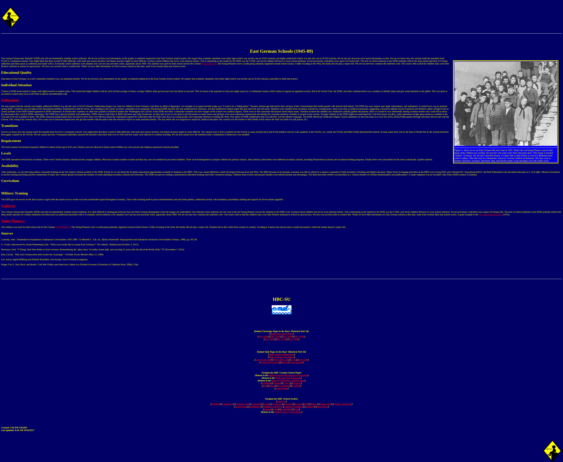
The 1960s (269, 339)
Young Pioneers (209, 63)
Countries (256, 404)
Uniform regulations (293, 406)
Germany (296, 383)
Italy (265, 386)
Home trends (325, 404)
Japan (272, 386)
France (286, 383)
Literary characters (343, 404)
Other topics (322, 406)
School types (241, 406)
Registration (286, 409)
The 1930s (275, 336)
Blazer (284, 362)
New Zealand (283, 386)
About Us (281, 401)
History (313, 404)
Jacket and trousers (269, 362)
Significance (255, 406)
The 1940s (287, 336)
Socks (293, 360)
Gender (298, 404)
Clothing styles (242, 404)
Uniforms (8, 206)
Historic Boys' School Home (288, 412)
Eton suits (303, 360)
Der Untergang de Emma (490, 214)
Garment (288, 404)
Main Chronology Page (281, 334)
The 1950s (300, 336)
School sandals (295, 362)
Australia (266, 383)
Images (267, 409)
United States (281, 388)
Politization (10, 100)
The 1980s (294, 339)
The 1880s (263, 336)
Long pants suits (263, 360)
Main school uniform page (281, 354)
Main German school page (281, 357)
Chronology (227, 404)
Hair (306, 404)
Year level (309, 406)
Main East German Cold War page (288, 380)
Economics (277, 404)
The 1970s (281, 339)
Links (275, 409)
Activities (215, 404)
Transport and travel (272, 406)
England (277, 383)
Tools (296, 409)
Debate (266, 404)
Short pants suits (281, 360)
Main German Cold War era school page (288, 375)
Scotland (296, 386)
